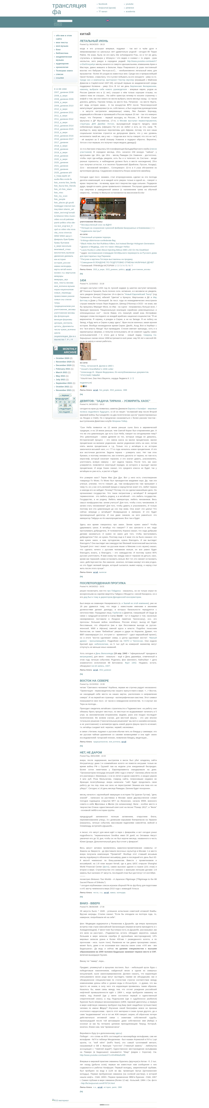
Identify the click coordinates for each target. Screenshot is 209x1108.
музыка (71, 286)
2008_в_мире (60, 96)
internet (67, 206)
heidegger (59, 206)
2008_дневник (61, 99)
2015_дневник (61, 136)
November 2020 (64, 362)
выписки (70, 253)
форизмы (67, 319)
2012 (71, 119)
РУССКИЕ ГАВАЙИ (90, 375)
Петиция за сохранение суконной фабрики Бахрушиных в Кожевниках (115, 228)
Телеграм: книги (64, 71)
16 (70, 405)
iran (73, 206)
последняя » (65, 412)
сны (62, 299)
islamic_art (69, 209)
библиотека (62, 53)
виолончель (60, 253)
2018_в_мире (60, 146)
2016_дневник (61, 139)
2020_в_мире (60, 159)
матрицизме (86, 656)
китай (63, 269)
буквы (71, 239)
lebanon (60, 216)
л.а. (63, 273)
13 (73, 402)
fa (71, 179)
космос (57, 273)
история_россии (62, 263)
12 (69, 402)
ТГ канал (103, 11)
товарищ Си (149, 335)
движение (59, 256)
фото (106, 867)
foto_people (59, 199)
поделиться (85, 383)
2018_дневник (61, 149)
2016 (71, 136)
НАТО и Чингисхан (133, 641)
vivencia (68, 232)
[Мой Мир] (84, 386)
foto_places (59, 202)
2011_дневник (61, 119)
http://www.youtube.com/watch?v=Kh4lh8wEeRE (103, 1055)
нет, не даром (91, 752)
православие (60, 296)
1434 (83, 280)
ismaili (72, 212)
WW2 (56, 236)
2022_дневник (61, 169)
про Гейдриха (114, 591)
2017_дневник (61, 142)
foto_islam (67, 189)
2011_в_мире (60, 116)
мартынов (70, 273)
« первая (64, 395)
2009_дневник (61, 106)
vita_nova (58, 232)
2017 (71, 139)
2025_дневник (61, 172)
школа (57, 333)
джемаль (68, 256)
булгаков (65, 243)
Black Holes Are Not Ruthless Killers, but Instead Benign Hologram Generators (117, 243)
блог (58, 49)
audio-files (59, 179)
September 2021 (64, 383)
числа (57, 329)
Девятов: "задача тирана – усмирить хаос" (115, 400)
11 (65, 402)
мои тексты (62, 42)
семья (57, 299)
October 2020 (62, 358)
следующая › (65, 408)
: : (55, 20)
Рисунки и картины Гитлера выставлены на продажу (107, 259)
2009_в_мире (60, 102)
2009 (71, 99)
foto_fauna (59, 186)
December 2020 (64, 365)
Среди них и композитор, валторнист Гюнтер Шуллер (107, 80)
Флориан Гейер (119, 421)
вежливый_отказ (62, 249)
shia (69, 222)
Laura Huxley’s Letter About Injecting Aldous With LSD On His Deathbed (115, 250)
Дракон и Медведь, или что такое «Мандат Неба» (105, 247)
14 (57, 89)
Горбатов (116, 613)
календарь (66, 266)
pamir (56, 222)
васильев (66, 246)
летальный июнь (94, 40)
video (63, 229)
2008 (71, 92)
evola (66, 179)
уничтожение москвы (64, 313)
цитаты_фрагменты (64, 326)
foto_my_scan (60, 196)
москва (69, 283)
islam (60, 209)
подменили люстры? (91, 231)
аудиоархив (62, 63)
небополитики (101, 644)
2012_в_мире (60, 122)
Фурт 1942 (130, 663)
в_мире (58, 246)
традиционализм (62, 306)
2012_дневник (61, 126)
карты (57, 269)
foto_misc (58, 192)
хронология (62, 67)
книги (69, 269)
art (69, 176)
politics (63, 222)
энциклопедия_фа (63, 336)
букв (65, 239)
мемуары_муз (61, 279)
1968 (64, 89)
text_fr (69, 226)
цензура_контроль (63, 323)
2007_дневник (61, 92)
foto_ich (58, 189)
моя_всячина (60, 286)
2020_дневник (61, 162)
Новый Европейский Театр (138, 294)
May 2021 (60, 376)
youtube (129, 4)
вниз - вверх (90, 903)
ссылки (60, 78)
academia (130, 11)
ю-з (74, 336)
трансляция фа (69, 8)
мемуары (58, 276)
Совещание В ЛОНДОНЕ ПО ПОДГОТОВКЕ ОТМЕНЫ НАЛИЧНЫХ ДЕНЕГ (117, 262)
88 (60, 89)
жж (55, 259)
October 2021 (62, 386)
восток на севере (94, 680)
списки (59, 74)
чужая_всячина (68, 329)
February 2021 (63, 369)
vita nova (71, 229)
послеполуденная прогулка (103, 583)
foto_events (59, 182)
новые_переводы (62, 293)
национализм (66, 289)
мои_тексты (60, 283)
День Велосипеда (104, 653)
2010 (71, 106)
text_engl (62, 226)
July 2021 (61, 379)
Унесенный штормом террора (95, 237)
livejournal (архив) (107, 8)
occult (62, 219)
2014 (71, 126)
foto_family (71, 182)
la (55, 216)
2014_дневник (61, 129)
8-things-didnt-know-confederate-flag (98, 240)
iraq (56, 209)
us (59, 229)
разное (70, 296)
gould (71, 202)
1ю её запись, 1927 (100, 666)
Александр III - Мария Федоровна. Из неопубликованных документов (114, 372)
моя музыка (62, 46)
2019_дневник (61, 156)
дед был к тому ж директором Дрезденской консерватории (112, 597)
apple (64, 176)
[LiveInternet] (86, 386)
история (62, 259)
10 (60, 402)
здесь (118, 1033)
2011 (71, 112)
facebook (103, 4)
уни (73, 306)
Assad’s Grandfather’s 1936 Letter (97, 369)
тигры (57, 303)
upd (56, 229)
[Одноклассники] (81, 386)
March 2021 (61, 372)
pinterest (130, 8)
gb (67, 202)
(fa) (81, 274)
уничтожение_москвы (65, 309)
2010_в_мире (60, 109)
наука (57, 289)
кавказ (57, 266)
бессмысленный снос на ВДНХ (96, 225)
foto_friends (70, 186)
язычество (59, 339)
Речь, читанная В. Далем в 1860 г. (97, 366)
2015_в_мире (60, 132)
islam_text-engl (61, 212)
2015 (71, 129)
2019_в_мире (60, 152)
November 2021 (64, 390)
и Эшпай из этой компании (135, 603)
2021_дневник (61, 166)
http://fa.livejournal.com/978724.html (98, 1083)
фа (55, 316)
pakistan (70, 219)
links (67, 216)
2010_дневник (61, 112)
